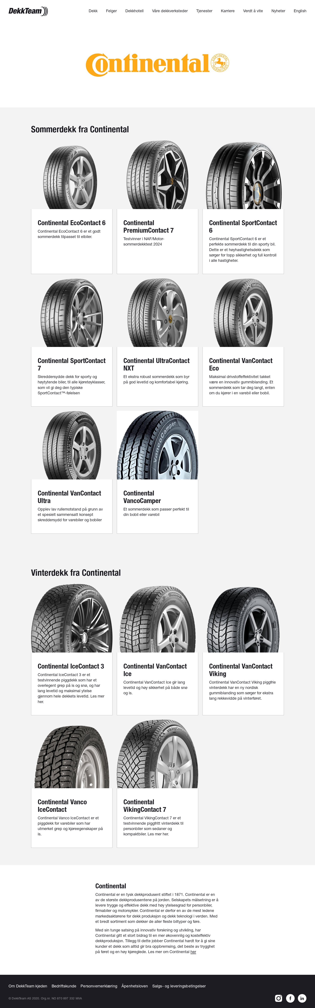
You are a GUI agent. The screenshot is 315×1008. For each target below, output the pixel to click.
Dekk (93, 10)
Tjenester (204, 10)
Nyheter (278, 10)
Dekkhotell (134, 10)
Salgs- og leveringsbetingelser (179, 986)
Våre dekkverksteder (170, 10)
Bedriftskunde (64, 986)
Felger (111, 10)
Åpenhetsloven (135, 986)
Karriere (228, 10)
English (300, 10)
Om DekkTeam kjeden (28, 986)
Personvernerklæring (99, 986)
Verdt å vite (253, 10)
